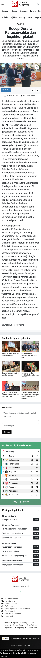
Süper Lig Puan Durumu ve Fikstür (17, 609)
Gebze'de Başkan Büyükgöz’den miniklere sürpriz (30, 375)
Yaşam (38, 17)
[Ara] (38, 4)
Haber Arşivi (9, 616)
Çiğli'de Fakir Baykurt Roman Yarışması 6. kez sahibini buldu (10, 394)
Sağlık (33, 11)
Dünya (14, 11)
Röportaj (20, 628)
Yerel (30, 17)
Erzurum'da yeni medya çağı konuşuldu (10, 374)
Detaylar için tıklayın (20, 502)
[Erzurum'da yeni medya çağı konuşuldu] (11, 366)
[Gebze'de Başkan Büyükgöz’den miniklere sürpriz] (30, 366)
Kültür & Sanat (18, 625)
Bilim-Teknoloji (32, 625)
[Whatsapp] (20, 591)
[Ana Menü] (2, 4)
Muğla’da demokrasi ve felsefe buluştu (10, 354)
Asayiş (22, 17)
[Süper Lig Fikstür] (38, 510)
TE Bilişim (26, 646)
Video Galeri (32, 628)
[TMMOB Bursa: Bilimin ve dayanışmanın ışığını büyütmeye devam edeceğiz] (30, 386)
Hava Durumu (10, 601)
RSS (6, 639)
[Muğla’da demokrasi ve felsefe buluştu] (11, 346)
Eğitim (14, 17)
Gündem (5, 11)
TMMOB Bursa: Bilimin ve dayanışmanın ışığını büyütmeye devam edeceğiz (30, 395)
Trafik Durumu (10, 606)
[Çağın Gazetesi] (20, 4)
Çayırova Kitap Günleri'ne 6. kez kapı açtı (29, 355)
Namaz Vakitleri (11, 604)
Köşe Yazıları (9, 628)
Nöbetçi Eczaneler (12, 598)
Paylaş (7, 90)
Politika (5, 17)
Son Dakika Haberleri (13, 614)
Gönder (7, 432)
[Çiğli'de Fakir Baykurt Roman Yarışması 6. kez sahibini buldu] (11, 386)
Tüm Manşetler (10, 611)
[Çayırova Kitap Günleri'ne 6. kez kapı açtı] (30, 346)
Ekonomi (23, 11)
